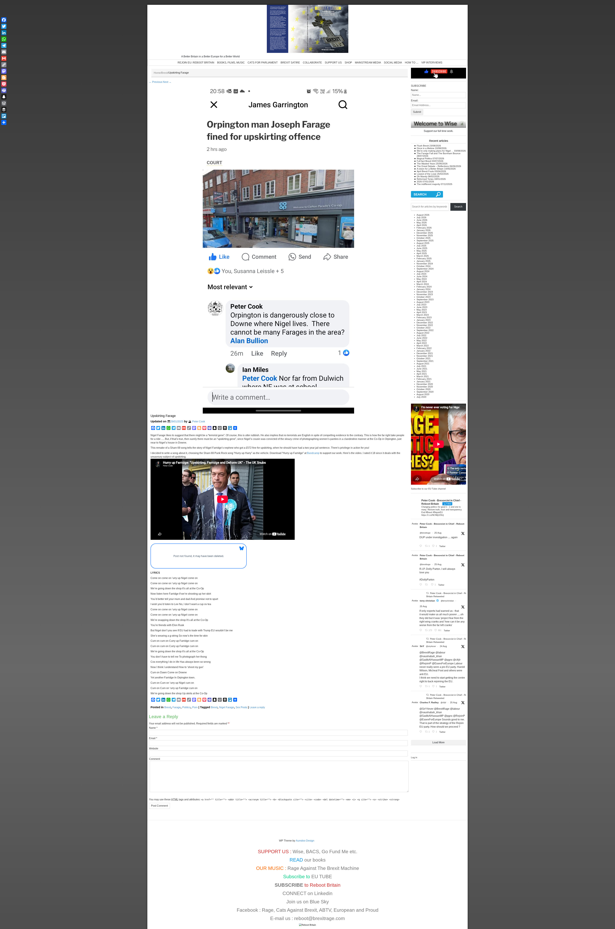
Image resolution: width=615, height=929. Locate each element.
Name (152, 727)
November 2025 (425, 235)
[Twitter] (4, 26)
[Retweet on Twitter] (427, 593)
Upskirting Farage (163, 416)
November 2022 (425, 325)
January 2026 (423, 230)
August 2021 (423, 363)
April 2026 (422, 225)
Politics (186, 707)
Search (458, 206)
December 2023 (425, 291)
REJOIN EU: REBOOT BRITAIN (196, 62)
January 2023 (423, 320)
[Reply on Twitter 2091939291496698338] (421, 686)
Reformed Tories (425, 179)
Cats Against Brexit (296, 910)
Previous (155, 82)
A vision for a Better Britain (430, 168)
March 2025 (423, 256)
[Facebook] (4, 20)
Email (152, 738)
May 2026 (422, 222)
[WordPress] (4, 103)
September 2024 (425, 268)
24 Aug (443, 646)
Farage (176, 707)
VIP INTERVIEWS (431, 62)
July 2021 (421, 366)
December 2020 (425, 384)
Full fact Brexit (424, 161)
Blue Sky (319, 901)
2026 (419, 181)
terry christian (427, 600)
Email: (414, 100)
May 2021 (422, 371)
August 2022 (423, 333)
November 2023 (425, 294)
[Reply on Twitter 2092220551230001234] (421, 732)
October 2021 (423, 358)
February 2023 (424, 317)
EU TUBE (321, 876)
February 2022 (424, 348)
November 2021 (425, 356)
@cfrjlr (443, 702)
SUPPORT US (333, 62)
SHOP (348, 62)
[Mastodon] (4, 71)
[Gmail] (4, 58)
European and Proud (356, 910)
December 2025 (425, 233)
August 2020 (423, 394)
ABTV (325, 910)
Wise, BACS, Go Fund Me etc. (325, 851)
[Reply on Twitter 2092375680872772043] (421, 546)
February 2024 (424, 286)
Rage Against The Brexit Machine (323, 868)
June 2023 (422, 307)
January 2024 (423, 289)
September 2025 (425, 240)
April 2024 (422, 281)
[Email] (4, 52)
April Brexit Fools (425, 171)
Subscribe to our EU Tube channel (428, 488)
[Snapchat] (4, 97)
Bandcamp (313, 453)
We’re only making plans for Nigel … (435, 150)
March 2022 (423, 345)
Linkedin (323, 893)
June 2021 (422, 368)
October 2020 (423, 389)
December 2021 (425, 353)
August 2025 (423, 243)
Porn (195, 707)
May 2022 (422, 340)
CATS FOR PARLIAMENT (263, 62)
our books (315, 860)
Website (153, 748)
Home (157, 72)
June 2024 (422, 276)
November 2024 (425, 263)
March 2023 (423, 315)
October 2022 (423, 327)
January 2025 (423, 261)
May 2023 (422, 309)
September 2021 (425, 361)
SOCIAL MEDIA (393, 62)
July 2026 (421, 217)
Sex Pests (241, 707)
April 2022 (422, 343)
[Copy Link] (4, 65)
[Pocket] (4, 84)
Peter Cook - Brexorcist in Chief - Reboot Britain (442, 525)
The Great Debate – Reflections (433, 166)
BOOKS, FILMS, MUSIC (231, 62)
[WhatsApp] (4, 39)
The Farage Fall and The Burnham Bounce (438, 153)
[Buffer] (4, 109)
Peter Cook (198, 421)
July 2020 (421, 397)
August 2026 (423, 215)
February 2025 (424, 258)
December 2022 (425, 322)
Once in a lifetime (425, 148)
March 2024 (423, 284)
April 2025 (422, 253)
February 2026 (424, 227)
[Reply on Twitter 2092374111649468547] (421, 585)
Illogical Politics (424, 158)
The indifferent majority (428, 184)
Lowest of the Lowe (426, 174)
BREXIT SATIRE (290, 62)
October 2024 (423, 266)
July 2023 (421, 304)
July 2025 (421, 245)
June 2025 (422, 248)
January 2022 (423, 350)
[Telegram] (4, 45)
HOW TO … (411, 62)
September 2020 (425, 391)
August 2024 (423, 271)
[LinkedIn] (4, 32)
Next (167, 82)
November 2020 (425, 386)
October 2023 (423, 297)
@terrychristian (447, 601)
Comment (154, 759)
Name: (414, 90)
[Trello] (4, 116)
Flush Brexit (423, 145)
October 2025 (423, 238)
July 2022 (421, 335)
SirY (422, 646)
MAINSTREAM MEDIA (368, 62)
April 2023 (422, 312)
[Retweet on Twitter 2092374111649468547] (427, 585)
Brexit (164, 72)
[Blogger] (4, 77)
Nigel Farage (226, 707)
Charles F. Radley (429, 702)
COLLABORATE (312, 62)
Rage (268, 910)
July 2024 (421, 274)
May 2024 (422, 279)
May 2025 (422, 250)
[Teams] (4, 90)
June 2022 (422, 338)
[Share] (4, 122)
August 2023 (423, 302)
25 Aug (437, 532)
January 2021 (423, 381)
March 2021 (423, 376)
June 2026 (422, 220)
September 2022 (425, 330)
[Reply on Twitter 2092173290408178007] (421, 630)
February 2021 (424, 379)
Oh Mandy (422, 176)
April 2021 (422, 374)
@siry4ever (431, 646)
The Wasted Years (426, 163)
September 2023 (425, 299)
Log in (414, 757)
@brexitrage (425, 533)
